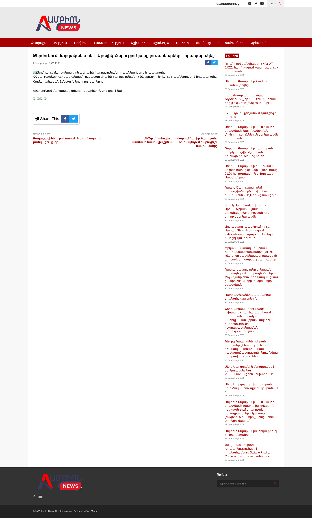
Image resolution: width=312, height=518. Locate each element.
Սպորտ (182, 43)
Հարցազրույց (227, 3)
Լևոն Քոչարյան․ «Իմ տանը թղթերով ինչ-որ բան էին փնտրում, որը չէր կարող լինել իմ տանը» (251, 99)
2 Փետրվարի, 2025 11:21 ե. (48, 63)
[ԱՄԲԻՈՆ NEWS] (58, 26)
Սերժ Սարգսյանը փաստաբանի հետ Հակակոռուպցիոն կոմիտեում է (251, 388)
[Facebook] (256, 3)
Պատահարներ (230, 43)
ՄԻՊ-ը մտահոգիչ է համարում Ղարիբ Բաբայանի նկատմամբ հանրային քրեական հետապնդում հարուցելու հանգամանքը (173, 142)
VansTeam (91, 511)
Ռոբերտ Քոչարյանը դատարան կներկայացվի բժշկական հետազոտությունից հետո (249, 152)
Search (275, 3)
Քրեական (259, 43)
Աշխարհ (138, 43)
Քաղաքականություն (49, 43)
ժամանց (203, 43)
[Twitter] (214, 62)
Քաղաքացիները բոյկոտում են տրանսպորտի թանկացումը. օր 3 (67, 140)
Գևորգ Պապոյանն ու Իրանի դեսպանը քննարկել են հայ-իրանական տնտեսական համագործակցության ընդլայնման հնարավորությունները (251, 349)
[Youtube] (262, 3)
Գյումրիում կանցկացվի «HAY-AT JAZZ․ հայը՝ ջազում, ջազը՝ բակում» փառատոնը (251, 67)
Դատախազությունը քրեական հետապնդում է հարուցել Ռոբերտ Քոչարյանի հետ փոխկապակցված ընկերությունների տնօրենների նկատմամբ (251, 277)
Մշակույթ (161, 43)
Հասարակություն (109, 43)
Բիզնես (80, 43)
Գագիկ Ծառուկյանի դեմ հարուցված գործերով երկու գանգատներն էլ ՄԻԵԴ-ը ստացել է (250, 191)
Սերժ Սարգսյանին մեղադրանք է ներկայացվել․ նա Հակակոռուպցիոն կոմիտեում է (249, 370)
